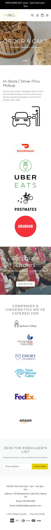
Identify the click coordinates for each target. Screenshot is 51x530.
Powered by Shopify (37, 514)
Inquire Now (25, 284)
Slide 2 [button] (25, 60)
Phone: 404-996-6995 (25, 501)
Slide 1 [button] (23, 60)
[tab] (23, 60)
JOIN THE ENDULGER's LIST (25, 450)
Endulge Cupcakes (20, 514)
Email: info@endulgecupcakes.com (25, 505)
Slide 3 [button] (27, 60)
